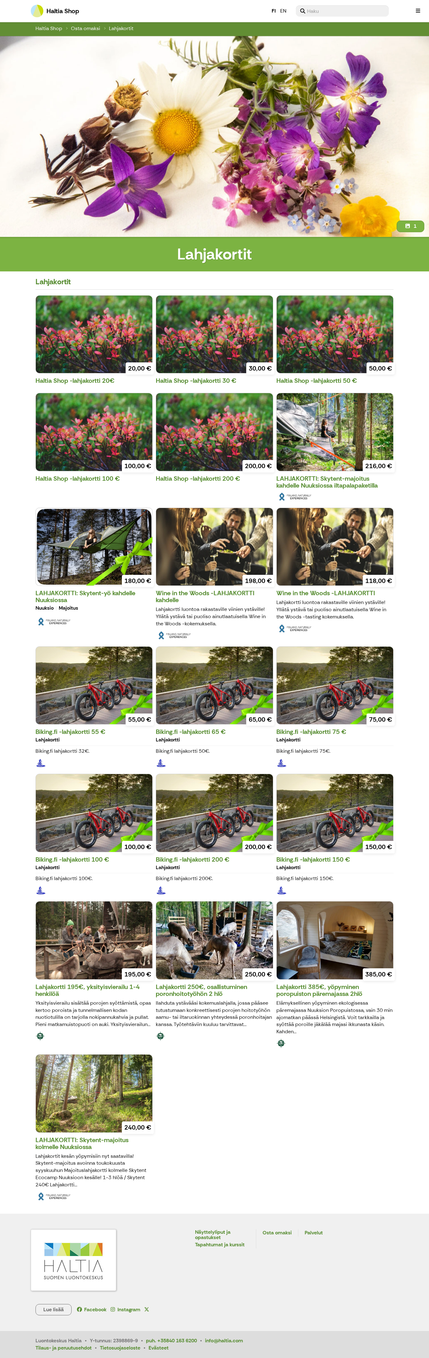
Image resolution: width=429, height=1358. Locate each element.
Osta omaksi (85, 28)
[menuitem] (342, 11)
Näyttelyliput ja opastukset (213, 1235)
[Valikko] (418, 11)
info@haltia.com (224, 1340)
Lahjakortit (121, 28)
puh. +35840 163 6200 (171, 1340)
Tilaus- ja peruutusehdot (63, 1348)
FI (274, 11)
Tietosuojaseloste (120, 1348)
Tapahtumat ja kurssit (220, 1245)
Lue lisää (53, 1309)
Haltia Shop (48, 28)
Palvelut (314, 1233)
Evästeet (159, 1348)
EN (283, 11)
